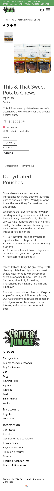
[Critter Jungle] (9, 10)
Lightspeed (8, 481)
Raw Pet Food (10, 380)
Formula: (7, 147)
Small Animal (10, 398)
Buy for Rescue (11, 367)
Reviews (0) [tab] (27, 165)
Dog (5, 376)
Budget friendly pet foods (17, 363)
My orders (9, 418)
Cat (5, 371)
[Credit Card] (26, 486)
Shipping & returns (13, 452)
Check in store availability (17, 131)
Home (5, 19)
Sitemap (7, 456)
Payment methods (13, 447)
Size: (6, 137)
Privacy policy (10, 443)
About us (8, 434)
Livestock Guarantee (14, 465)
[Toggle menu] (48, 10)
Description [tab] (11, 165)
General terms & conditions (18, 438)
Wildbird (7, 403)
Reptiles (7, 389)
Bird (5, 394)
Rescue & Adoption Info (16, 460)
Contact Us (9, 429)
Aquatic (7, 385)
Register (7, 414)
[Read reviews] (12, 121)
